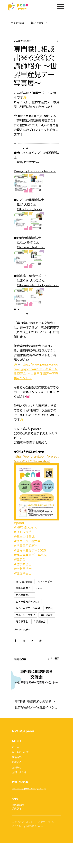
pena (39, 588)
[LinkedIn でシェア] (32, 640)
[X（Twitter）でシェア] (23, 640)
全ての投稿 (17, 23)
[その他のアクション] (57, 41)
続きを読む (37, 23)
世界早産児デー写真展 (28, 608)
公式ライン (18, 808)
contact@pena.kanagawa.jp (29, 788)
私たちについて (20, 752)
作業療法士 (39, 621)
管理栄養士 (47, 615)
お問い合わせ (19, 772)
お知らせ (17, 767)
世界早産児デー (24, 595)
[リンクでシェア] (40, 640)
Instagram (18, 805)
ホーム (15, 747)
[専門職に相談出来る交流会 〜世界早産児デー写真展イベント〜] (36, 679)
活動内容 (17, 757)
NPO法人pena (24, 582)
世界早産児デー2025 (27, 601)
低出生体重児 (23, 588)
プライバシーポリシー (24, 822)
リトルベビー (45, 582)
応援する (17, 762)
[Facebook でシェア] (15, 640)
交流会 (49, 608)
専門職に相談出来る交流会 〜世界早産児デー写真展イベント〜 (35, 705)
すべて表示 (53, 658)
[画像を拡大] (21, 183)
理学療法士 (22, 621)
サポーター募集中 (25, 615)
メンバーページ (46, 822)
